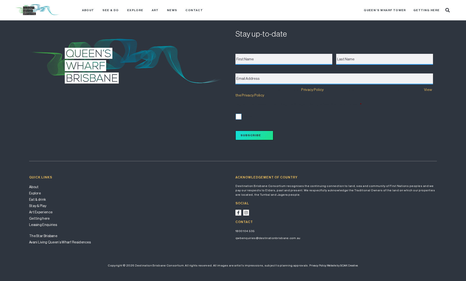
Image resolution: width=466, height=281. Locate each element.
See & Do (110, 10)
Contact (194, 10)
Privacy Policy (312, 90)
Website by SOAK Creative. (342, 265)
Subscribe (251, 135)
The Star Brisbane (43, 236)
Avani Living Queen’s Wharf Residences (60, 242)
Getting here (426, 10)
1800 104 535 (245, 231)
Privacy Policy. (317, 265)
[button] (447, 10)
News (172, 10)
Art (155, 10)
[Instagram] (246, 213)
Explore (135, 10)
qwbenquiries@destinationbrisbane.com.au (267, 238)
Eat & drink (37, 199)
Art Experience (40, 212)
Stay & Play (37, 206)
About (88, 10)
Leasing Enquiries (43, 225)
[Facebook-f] (238, 213)
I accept (247, 116)
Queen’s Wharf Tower (385, 10)
